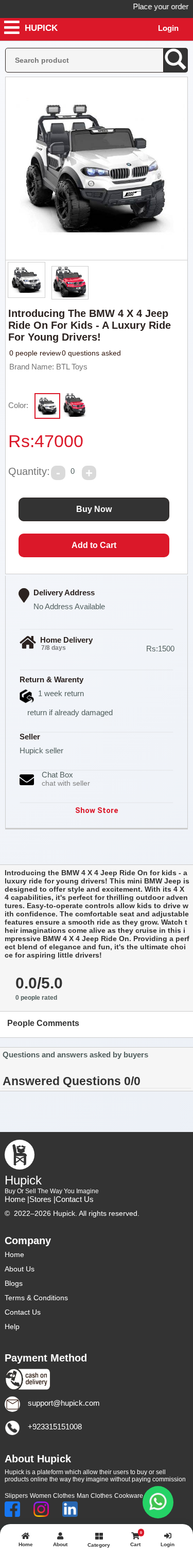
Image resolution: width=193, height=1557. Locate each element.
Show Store (96, 810)
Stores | (42, 1199)
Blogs (14, 1283)
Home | (17, 1199)
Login (168, 28)
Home (14, 1254)
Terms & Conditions (36, 1298)
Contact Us (75, 1199)
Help (12, 1326)
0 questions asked (91, 353)
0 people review (35, 353)
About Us (19, 1269)
